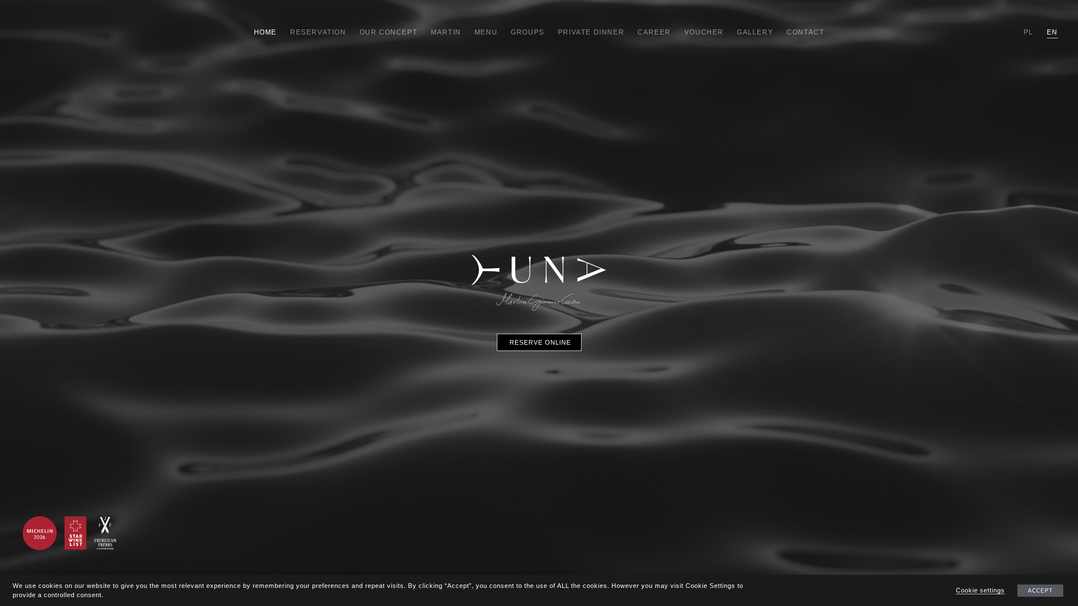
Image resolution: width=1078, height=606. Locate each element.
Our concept (389, 32)
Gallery (755, 32)
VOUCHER (703, 32)
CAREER (654, 32)
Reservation (318, 32)
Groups (527, 32)
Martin (446, 32)
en (1052, 32)
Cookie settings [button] (980, 590)
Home (265, 32)
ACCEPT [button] (1040, 590)
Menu (486, 32)
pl (1028, 32)
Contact (805, 32)
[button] (539, 342)
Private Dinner (591, 32)
